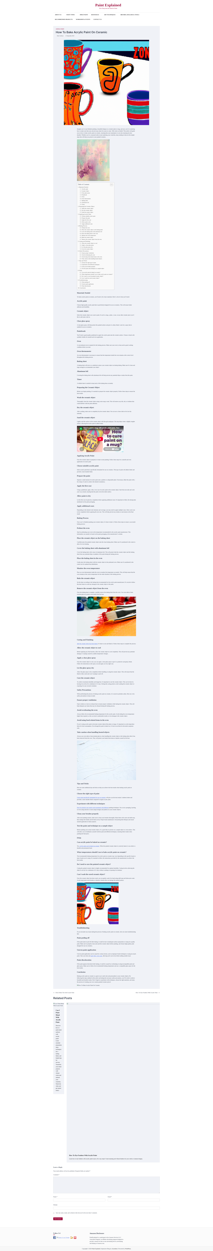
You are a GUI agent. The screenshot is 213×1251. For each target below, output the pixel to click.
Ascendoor (114, 1248)
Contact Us (97, 19)
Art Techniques (109, 14)
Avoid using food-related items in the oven (92, 256)
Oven (83, 196)
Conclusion (83, 288)
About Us (58, 14)
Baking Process (83, 226)
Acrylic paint (85, 189)
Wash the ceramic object (87, 208)
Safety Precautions (84, 251)
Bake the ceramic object (87, 237)
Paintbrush (84, 195)
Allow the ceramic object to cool (89, 243)
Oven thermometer (86, 198)
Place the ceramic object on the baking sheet (92, 229)
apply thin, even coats (96, 956)
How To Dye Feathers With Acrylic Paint (83, 1155)
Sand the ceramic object (87, 212)
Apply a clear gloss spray (88, 245)
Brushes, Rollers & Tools (130, 14)
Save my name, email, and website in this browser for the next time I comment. (76, 1213)
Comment (56, 1174)
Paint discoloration (86, 286)
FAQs (80, 270)
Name (55, 1197)
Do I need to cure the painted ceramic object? (92, 276)
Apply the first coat (86, 220)
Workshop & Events (83, 19)
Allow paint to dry (86, 222)
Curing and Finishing (84, 241)
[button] (111, 184)
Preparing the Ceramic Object (86, 206)
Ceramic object (85, 191)
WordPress (128, 1248)
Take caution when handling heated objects (92, 258)
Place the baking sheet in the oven (90, 233)
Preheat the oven (86, 227)
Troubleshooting (83, 280)
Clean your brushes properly (88, 266)
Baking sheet (85, 200)
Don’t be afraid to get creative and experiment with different (92, 807)
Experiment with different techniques (90, 264)
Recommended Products (64, 19)
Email (110, 1197)
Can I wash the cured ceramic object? (90, 278)
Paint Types (70, 14)
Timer (83, 204)
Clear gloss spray (86, 193)
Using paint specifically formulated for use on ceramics (91, 797)
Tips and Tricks (83, 260)
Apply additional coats (87, 224)
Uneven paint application (88, 284)
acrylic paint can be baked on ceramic (89, 846)
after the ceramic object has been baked (87, 643)
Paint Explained (108, 5)
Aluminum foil (85, 202)
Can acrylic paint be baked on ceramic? (91, 272)
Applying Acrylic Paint (85, 214)
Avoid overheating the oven (88, 255)
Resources (95, 14)
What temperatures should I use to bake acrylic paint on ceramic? (97, 274)
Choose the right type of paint (89, 262)
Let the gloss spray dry (87, 247)
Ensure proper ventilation (88, 253)
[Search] (54, 6)
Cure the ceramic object (87, 249)
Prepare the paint (86, 218)
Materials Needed (83, 187)
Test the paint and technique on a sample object (93, 268)
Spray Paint (84, 14)
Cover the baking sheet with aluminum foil (92, 231)
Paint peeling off (86, 282)
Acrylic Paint (60, 29)
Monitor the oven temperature (89, 235)
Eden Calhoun (60, 35)
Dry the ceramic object (87, 210)
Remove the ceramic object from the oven (92, 239)
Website (55, 1205)
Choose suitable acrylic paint (88, 216)
